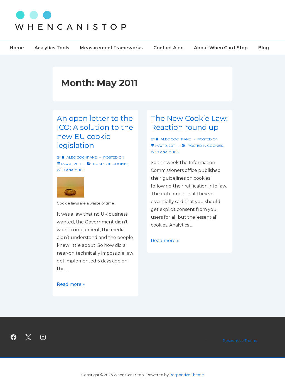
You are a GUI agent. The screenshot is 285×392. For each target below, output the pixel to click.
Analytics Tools (52, 47)
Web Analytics (70, 170)
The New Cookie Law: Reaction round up (189, 123)
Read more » (71, 284)
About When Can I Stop (221, 47)
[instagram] (43, 337)
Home (17, 47)
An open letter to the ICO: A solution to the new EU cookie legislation (95, 132)
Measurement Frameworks (111, 47)
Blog (263, 47)
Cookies (120, 164)
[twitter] (28, 337)
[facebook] (13, 337)
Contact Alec (168, 47)
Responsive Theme (240, 340)
